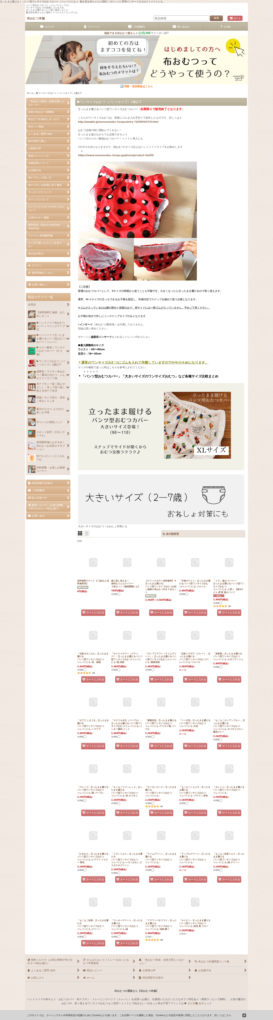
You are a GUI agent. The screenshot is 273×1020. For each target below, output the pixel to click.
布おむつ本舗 (36, 18)
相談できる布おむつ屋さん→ (127, 33)
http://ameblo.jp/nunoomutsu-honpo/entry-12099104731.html (118, 121)
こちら (227, 1015)
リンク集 (193, 1003)
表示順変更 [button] (172, 533)
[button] (225, 27)
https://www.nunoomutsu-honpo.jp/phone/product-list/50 (116, 155)
